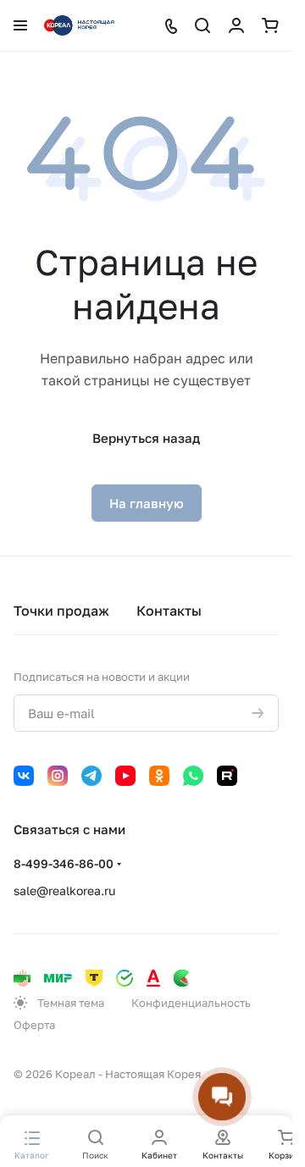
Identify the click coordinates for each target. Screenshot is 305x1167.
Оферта (34, 1024)
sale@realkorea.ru (64, 890)
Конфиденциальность (191, 1002)
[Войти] (236, 25)
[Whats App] (193, 776)
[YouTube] (125, 776)
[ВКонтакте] (24, 776)
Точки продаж (61, 610)
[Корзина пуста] (270, 25)
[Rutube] (227, 776)
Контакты (169, 610)
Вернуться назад (146, 437)
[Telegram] (91, 776)
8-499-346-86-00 (64, 863)
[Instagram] (57, 776)
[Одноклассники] (159, 776)
